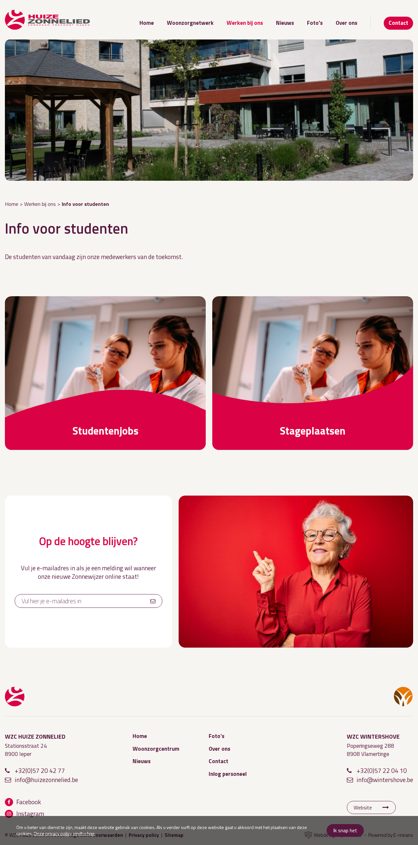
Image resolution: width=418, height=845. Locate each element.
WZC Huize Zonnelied (14, 696)
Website (363, 807)
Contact (398, 23)
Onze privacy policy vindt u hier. (64, 833)
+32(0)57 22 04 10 (382, 770)
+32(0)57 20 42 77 (40, 770)
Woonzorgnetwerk (190, 23)
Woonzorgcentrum (156, 749)
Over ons (346, 23)
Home (146, 23)
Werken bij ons (245, 23)
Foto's (315, 23)
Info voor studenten (85, 203)
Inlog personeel (228, 774)
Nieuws (285, 23)
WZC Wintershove (403, 696)
